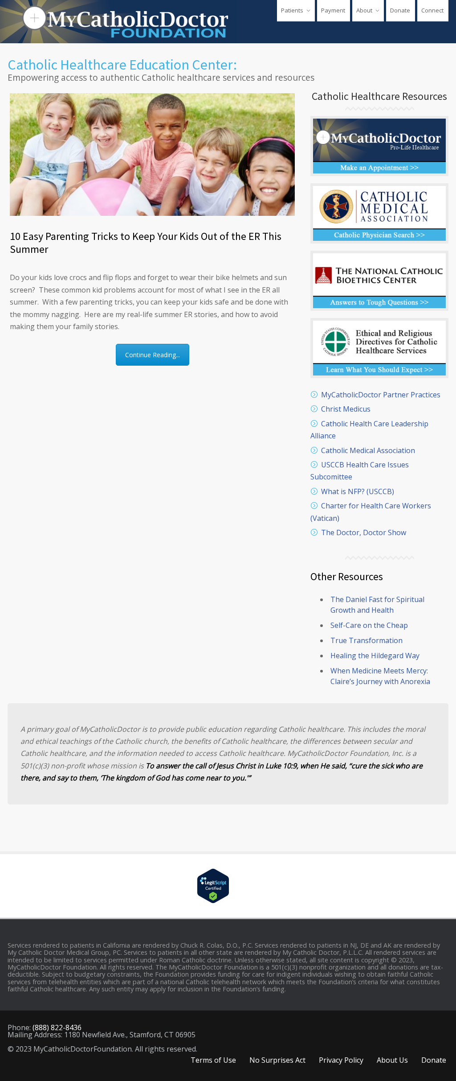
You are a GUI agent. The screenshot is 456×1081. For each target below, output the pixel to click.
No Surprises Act (277, 1060)
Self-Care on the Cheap (369, 625)
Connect (432, 10)
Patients (292, 10)
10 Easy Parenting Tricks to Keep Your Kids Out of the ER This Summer (145, 242)
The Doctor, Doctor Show (363, 532)
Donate (400, 10)
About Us (392, 1060)
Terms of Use (213, 1060)
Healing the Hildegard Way (374, 655)
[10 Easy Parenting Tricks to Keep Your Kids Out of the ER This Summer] (152, 154)
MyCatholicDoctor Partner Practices (380, 395)
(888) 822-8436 (57, 1027)
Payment (333, 10)
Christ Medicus (345, 409)
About (364, 10)
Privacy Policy (341, 1060)
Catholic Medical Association (368, 450)
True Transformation (366, 640)
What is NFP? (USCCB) (357, 491)
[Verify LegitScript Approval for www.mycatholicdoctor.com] (228, 886)
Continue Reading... (152, 355)
